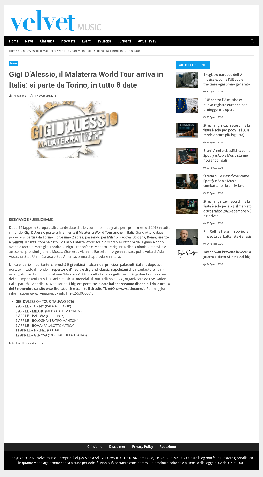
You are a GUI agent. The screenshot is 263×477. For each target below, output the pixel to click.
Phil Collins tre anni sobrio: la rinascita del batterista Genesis (227, 233)
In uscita (104, 41)
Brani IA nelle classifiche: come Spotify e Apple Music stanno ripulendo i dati (226, 155)
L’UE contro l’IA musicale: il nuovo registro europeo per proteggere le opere (225, 105)
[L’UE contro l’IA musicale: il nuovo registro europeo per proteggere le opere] (187, 105)
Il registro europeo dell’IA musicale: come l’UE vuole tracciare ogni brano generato (226, 79)
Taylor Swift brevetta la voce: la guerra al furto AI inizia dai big (227, 254)
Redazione (168, 446)
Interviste (68, 41)
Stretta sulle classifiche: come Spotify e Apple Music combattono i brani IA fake (226, 181)
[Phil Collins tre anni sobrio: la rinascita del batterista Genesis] (187, 236)
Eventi (86, 41)
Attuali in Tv (147, 41)
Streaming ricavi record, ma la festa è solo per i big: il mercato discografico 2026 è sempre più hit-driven (227, 208)
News (29, 41)
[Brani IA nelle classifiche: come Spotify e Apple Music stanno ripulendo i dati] (187, 156)
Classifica (47, 41)
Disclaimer (117, 446)
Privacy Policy (142, 446)
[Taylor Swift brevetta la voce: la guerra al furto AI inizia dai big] (187, 254)
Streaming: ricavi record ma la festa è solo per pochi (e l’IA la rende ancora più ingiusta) (226, 130)
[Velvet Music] (55, 20)
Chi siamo (95, 446)
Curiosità (125, 41)
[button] (252, 41)
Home (13, 41)
